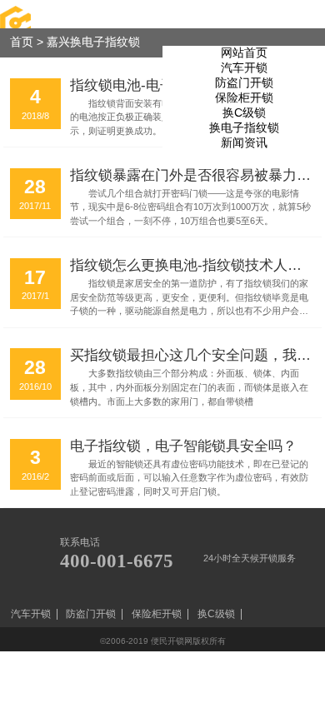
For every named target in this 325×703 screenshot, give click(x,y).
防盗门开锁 (244, 83)
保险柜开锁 (244, 98)
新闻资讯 (244, 143)
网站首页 (244, 53)
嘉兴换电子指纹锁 (93, 42)
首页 (21, 42)
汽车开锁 (244, 68)
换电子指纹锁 (244, 128)
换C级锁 (244, 113)
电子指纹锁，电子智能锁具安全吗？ (183, 445)
